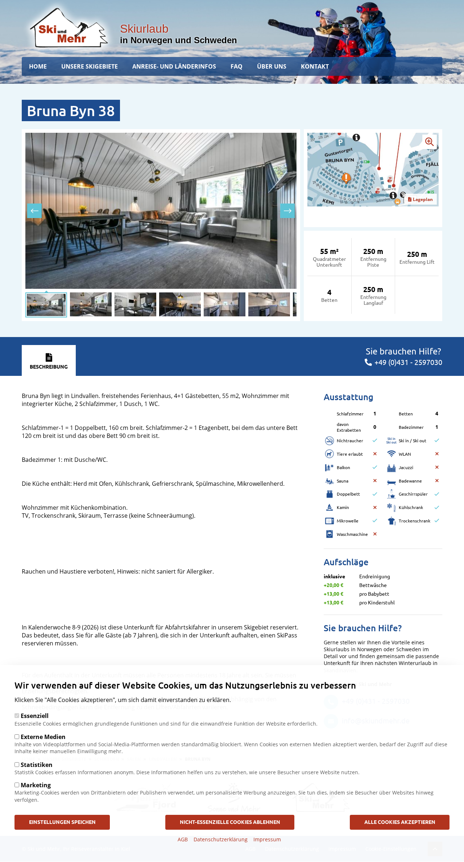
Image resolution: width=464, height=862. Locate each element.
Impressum (267, 839)
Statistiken (37, 764)
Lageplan (423, 199)
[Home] (69, 27)
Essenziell (35, 716)
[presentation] (34, 211)
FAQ (237, 66)
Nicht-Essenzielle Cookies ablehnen (230, 821)
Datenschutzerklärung (221, 839)
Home (38, 66)
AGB (183, 839)
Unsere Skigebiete (89, 66)
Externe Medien (43, 736)
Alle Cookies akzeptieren (399, 821)
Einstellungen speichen (62, 821)
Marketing (36, 785)
